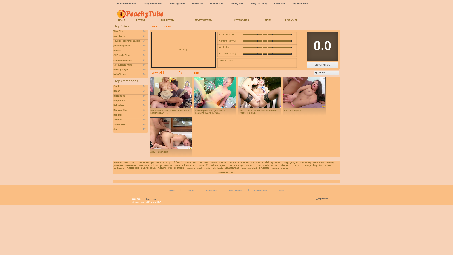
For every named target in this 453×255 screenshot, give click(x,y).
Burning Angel (129, 69)
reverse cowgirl (172, 165)
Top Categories (126, 81)
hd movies (318, 162)
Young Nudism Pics (153, 3)
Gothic (129, 86)
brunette (264, 167)
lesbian (207, 168)
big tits (317, 165)
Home (121, 20)
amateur (203, 162)
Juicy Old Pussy (259, 3)
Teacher (129, 119)
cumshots (263, 165)
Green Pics (279, 3)
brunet (327, 165)
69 (207, 165)
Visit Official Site (322, 65)
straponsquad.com (129, 60)
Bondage (129, 115)
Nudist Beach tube (126, 3)
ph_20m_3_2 (159, 162)
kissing (238, 165)
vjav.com (226, 165)
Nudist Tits (197, 3)
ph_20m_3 (257, 162)
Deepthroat (129, 100)
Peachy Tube (237, 3)
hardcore (133, 167)
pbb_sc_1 (250, 165)
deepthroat (232, 167)
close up (156, 165)
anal (199, 168)
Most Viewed (203, 20)
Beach (129, 91)
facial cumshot (249, 168)
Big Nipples (129, 96)
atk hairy (243, 162)
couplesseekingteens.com (129, 41)
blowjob (179, 167)
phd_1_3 (297, 165)
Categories (241, 20)
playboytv (218, 168)
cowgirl (200, 165)
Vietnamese (129, 124)
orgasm (191, 168)
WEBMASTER (322, 199)
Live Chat (291, 20)
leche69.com (129, 74)
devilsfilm (144, 163)
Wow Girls (129, 31)
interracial (130, 165)
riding (269, 162)
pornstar (118, 163)
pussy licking (280, 167)
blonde (223, 162)
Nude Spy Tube (177, 3)
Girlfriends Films (129, 55)
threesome (143, 165)
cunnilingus (148, 167)
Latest (140, 20)
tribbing (330, 163)
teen (277, 162)
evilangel (119, 167)
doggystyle (290, 162)
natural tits (165, 167)
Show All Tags (226, 172)
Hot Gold (129, 50)
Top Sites (121, 26)
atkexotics (188, 165)
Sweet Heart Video (129, 65)
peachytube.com (149, 199)
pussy (307, 165)
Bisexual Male (129, 110)
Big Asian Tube (300, 3)
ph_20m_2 (176, 162)
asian (233, 162)
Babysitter (129, 105)
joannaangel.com (129, 45)
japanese (118, 165)
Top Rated (167, 20)
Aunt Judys (129, 36)
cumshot (190, 162)
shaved (286, 165)
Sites (268, 20)
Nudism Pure (216, 3)
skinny (214, 165)
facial (214, 162)
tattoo (275, 165)
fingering (305, 162)
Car (129, 129)
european (130, 162)
